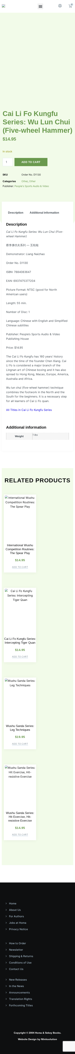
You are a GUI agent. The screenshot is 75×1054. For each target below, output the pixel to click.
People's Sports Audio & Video (31, 186)
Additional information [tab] (44, 212)
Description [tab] (15, 212)
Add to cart (30, 162)
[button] (40, 6)
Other (24, 181)
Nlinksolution (49, 1039)
